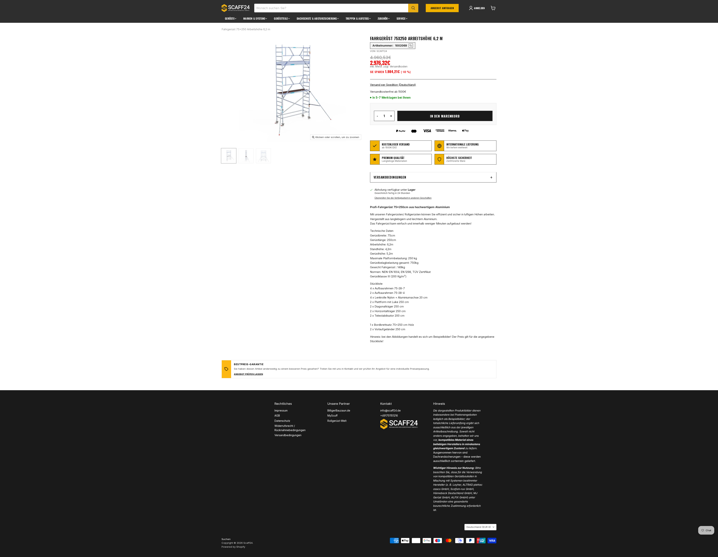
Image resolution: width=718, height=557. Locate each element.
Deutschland (479, 526)
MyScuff (332, 415)
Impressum (281, 410)
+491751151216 (389, 415)
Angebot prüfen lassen (248, 374)
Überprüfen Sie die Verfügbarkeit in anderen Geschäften (403, 198)
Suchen (226, 539)
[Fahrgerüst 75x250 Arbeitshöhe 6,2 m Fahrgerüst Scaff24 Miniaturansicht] (228, 155)
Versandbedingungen (390, 177)
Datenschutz (282, 420)
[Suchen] (413, 8)
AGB (277, 415)
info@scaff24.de (390, 410)
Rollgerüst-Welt (336, 420)
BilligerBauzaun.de (338, 410)
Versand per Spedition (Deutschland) (393, 84)
